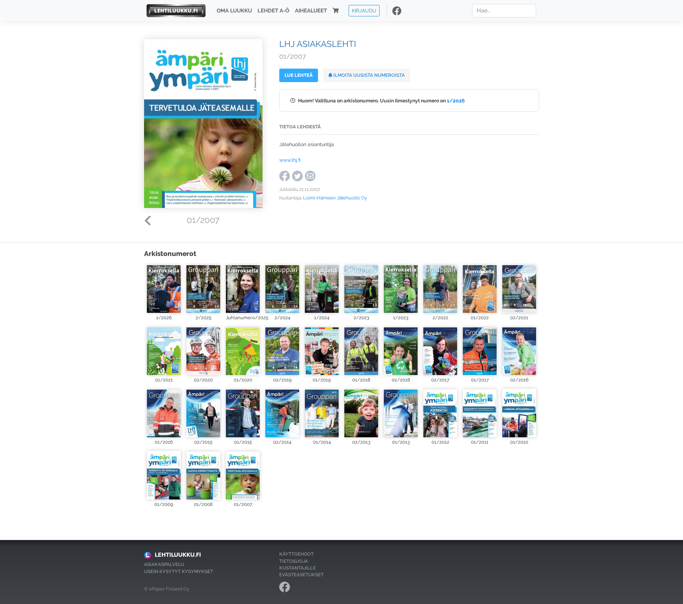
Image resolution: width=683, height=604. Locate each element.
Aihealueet (311, 10)
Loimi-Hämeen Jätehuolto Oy (335, 198)
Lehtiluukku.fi (178, 554)
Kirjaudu (364, 10)
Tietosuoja (293, 561)
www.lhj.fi (290, 160)
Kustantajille (297, 568)
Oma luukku (234, 10)
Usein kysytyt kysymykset (178, 571)
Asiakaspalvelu (164, 564)
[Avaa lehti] (164, 288)
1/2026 (456, 100)
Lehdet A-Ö (273, 10)
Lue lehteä (299, 75)
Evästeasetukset (301, 574)
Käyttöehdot (296, 554)
